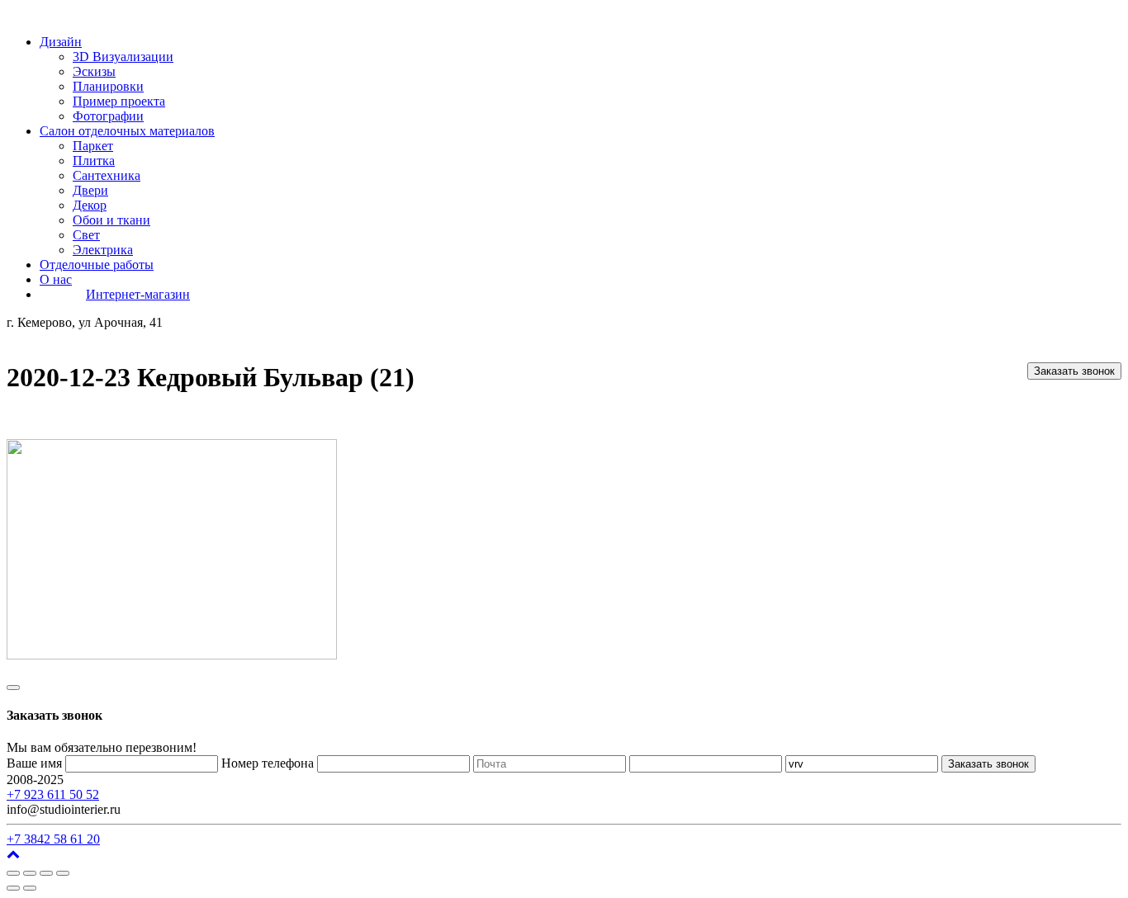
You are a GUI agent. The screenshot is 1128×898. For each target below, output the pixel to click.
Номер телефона (267, 763)
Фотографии (108, 116)
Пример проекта (119, 101)
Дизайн (61, 42)
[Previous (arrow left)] (13, 888)
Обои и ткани (111, 220)
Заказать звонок (1074, 371)
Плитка (94, 161)
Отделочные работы (97, 265)
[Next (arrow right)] (29, 888)
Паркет (93, 146)
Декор (90, 205)
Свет (86, 235)
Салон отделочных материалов (127, 131)
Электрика (103, 250)
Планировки (108, 86)
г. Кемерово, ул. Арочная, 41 (146, 780)
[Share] (29, 873)
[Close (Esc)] (13, 873)
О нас (56, 279)
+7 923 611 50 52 (53, 794)
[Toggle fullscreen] (46, 873)
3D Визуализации (123, 57)
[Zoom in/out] (62, 873)
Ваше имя (34, 763)
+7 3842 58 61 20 (53, 839)
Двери (90, 190)
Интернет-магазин (138, 294)
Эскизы (94, 71)
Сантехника (106, 175)
